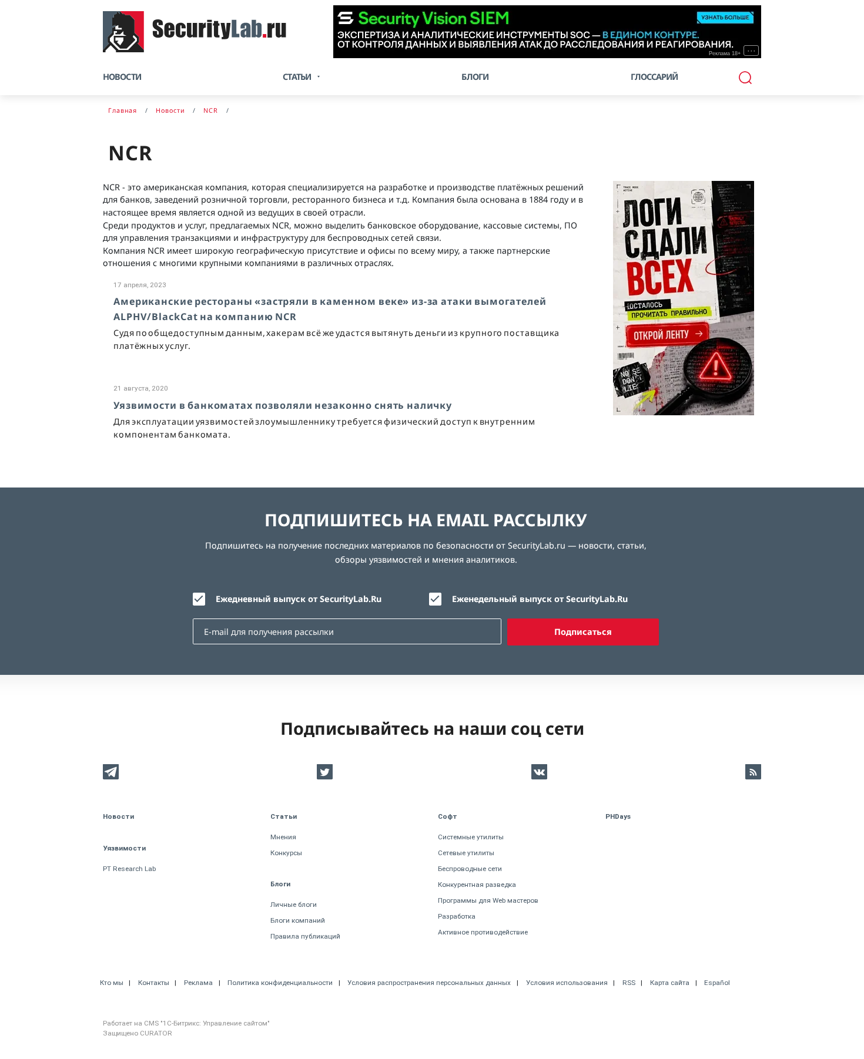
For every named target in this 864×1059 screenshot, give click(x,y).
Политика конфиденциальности (280, 983)
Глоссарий (654, 76)
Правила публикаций (305, 936)
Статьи (283, 816)
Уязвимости (124, 848)
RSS (628, 983)
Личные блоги (293, 904)
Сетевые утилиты (466, 853)
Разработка (456, 916)
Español (717, 983)
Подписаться (583, 631)
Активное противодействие (483, 932)
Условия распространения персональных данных (429, 983)
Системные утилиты (471, 837)
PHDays (618, 816)
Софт (447, 816)
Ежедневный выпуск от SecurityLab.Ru (298, 598)
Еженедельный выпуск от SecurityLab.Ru (540, 598)
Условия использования (567, 983)
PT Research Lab (129, 869)
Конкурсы (286, 853)
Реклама (198, 983)
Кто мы (111, 983)
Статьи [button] (297, 76)
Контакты (153, 983)
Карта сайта (669, 983)
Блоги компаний (297, 920)
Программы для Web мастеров (488, 900)
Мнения (283, 837)
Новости (122, 76)
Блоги (474, 76)
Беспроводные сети (470, 869)
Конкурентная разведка (477, 884)
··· (751, 50)
